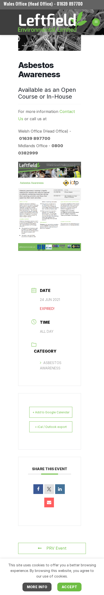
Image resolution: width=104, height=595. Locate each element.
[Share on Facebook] (38, 489)
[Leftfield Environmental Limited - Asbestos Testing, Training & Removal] (52, 22)
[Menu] (96, 22)
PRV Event (56, 548)
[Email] (49, 502)
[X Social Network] (49, 489)
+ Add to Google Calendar (50, 412)
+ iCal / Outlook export (51, 427)
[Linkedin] (60, 489)
